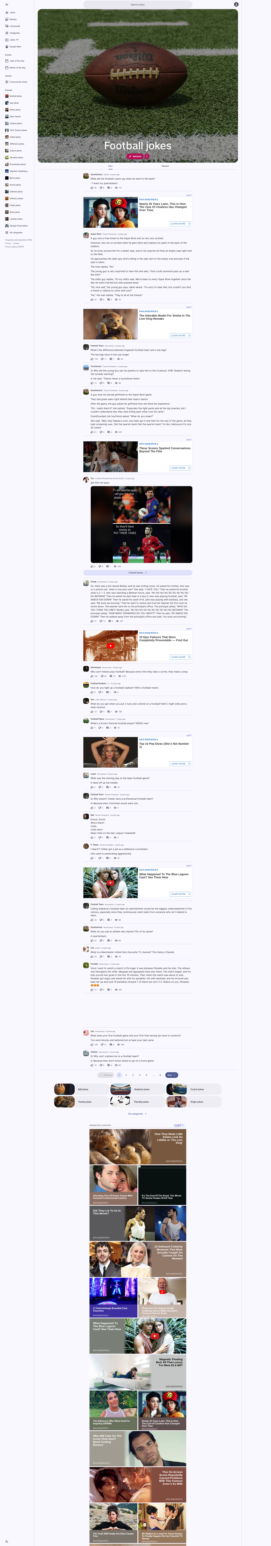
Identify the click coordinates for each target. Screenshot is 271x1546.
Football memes (136, 572)
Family (94, 581)
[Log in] (236, 4)
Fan (92, 948)
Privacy (8, 243)
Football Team (97, 345)
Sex (92, 1031)
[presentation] (86, 176)
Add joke (137, 156)
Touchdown (96, 366)
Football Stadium (98, 683)
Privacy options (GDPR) (14, 247)
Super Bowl (96, 234)
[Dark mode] (7, 1541)
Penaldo (94, 964)
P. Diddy (95, 845)
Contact (16, 243)
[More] (147, 156)
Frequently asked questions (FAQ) (18, 240)
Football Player (97, 719)
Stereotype (96, 667)
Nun (92, 699)
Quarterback (96, 174)
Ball (92, 815)
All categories (135, 1113)
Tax (92, 478)
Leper (93, 774)
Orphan (94, 1052)
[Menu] (7, 4)
